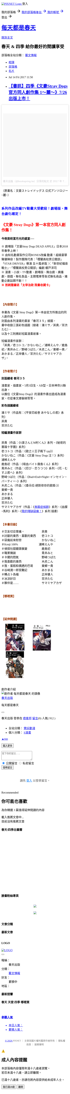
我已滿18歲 (9, 1087)
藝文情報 (31, 55)
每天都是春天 (18, 27)
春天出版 (7, 697)
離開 (20, 1087)
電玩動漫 (29, 728)
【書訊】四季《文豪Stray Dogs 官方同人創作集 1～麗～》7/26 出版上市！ (38, 92)
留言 (35, 718)
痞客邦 (27, 718)
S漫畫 (27, 732)
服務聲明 (39, 1044)
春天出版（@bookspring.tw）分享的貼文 (26, 181)
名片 (11, 70)
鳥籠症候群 (41, 506)
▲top (4, 738)
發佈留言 (7, 767)
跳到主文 (7, 37)
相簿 (11, 62)
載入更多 (7, 745)
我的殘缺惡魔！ (32, 511)
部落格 (13, 66)
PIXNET (17, 1040)
